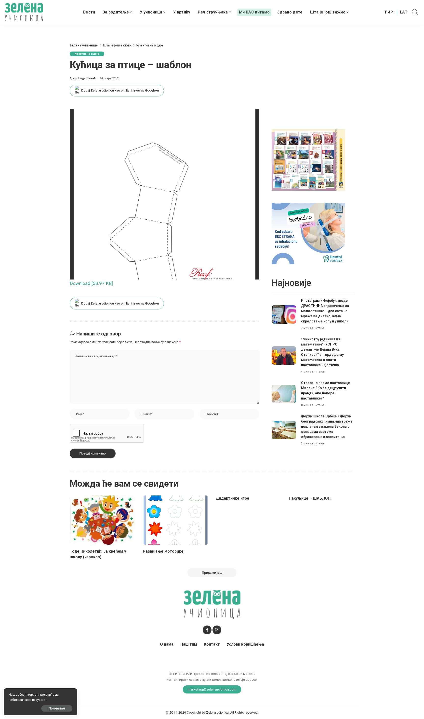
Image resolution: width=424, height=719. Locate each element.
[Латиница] (404, 12)
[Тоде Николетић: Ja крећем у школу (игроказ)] (102, 520)
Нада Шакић (87, 78)
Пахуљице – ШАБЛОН (310, 498)
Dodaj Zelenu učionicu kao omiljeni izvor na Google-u (120, 90)
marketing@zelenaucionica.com (212, 689)
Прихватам (57, 708)
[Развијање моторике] (176, 520)
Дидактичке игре (232, 498)
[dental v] (308, 233)
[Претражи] (415, 12)
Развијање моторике (163, 551)
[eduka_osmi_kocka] (308, 159)
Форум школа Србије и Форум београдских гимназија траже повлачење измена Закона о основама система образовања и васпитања (326, 426)
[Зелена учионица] (24, 12)
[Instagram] (216, 630)
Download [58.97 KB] (91, 283)
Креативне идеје (87, 53)
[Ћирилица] (389, 12)
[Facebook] (207, 630)
